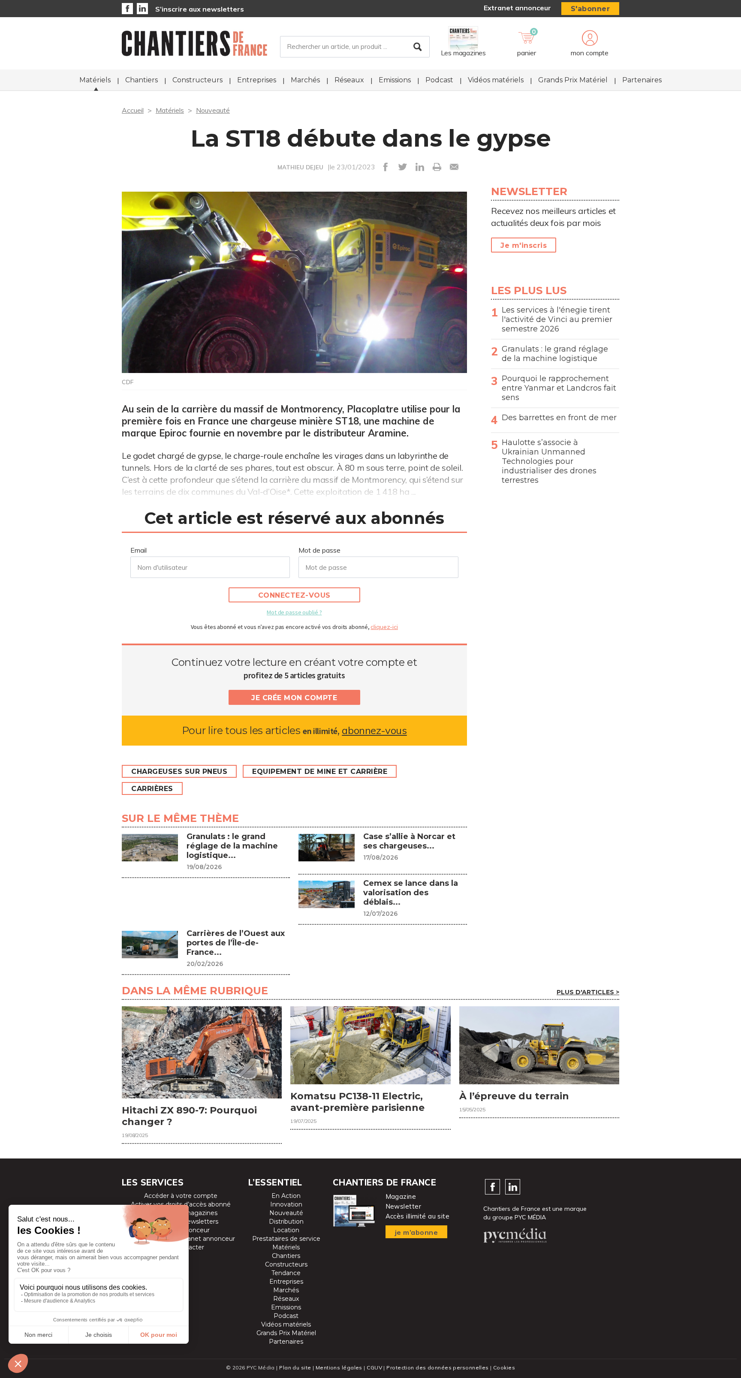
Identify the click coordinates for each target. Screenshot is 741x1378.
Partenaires (642, 80)
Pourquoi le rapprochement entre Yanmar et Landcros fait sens (559, 388)
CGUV (374, 1367)
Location (286, 1230)
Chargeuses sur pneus (179, 771)
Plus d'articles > (588, 992)
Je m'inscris (523, 245)
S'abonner (590, 9)
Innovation (286, 1204)
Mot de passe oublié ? (294, 612)
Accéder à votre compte (180, 1196)
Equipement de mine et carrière (319, 771)
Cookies (504, 1367)
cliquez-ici (384, 626)
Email (138, 550)
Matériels (95, 80)
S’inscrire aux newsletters (199, 9)
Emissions (395, 80)
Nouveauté (213, 110)
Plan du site (295, 1367)
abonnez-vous (374, 730)
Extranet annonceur (517, 7)
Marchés (305, 80)
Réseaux (349, 80)
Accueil (133, 110)
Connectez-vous (294, 595)
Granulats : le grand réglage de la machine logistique (555, 353)
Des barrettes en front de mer (559, 417)
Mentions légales (339, 1367)
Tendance (286, 1273)
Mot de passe (319, 550)
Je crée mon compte (294, 698)
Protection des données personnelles (437, 1367)
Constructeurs (197, 80)
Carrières (152, 789)
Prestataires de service (286, 1239)
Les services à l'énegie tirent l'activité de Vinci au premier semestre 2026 (557, 319)
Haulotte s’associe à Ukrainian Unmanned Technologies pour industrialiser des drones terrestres (549, 461)
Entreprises (256, 80)
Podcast (439, 80)
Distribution (286, 1221)
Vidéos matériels (496, 80)
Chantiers (141, 80)
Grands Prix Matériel (573, 80)
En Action (286, 1196)
